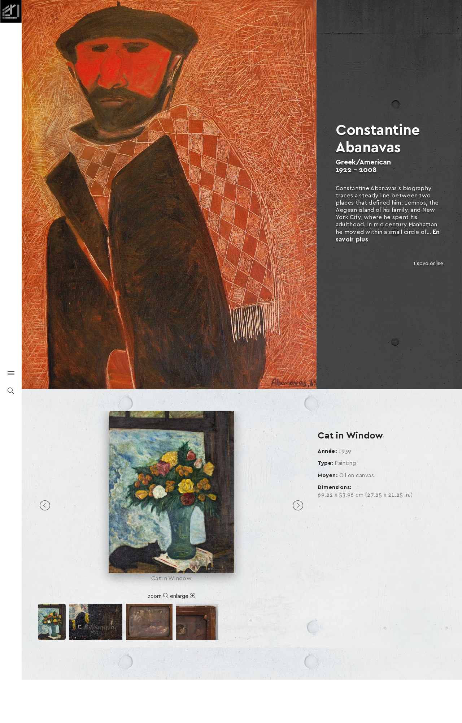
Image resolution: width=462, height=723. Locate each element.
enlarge (180, 596)
